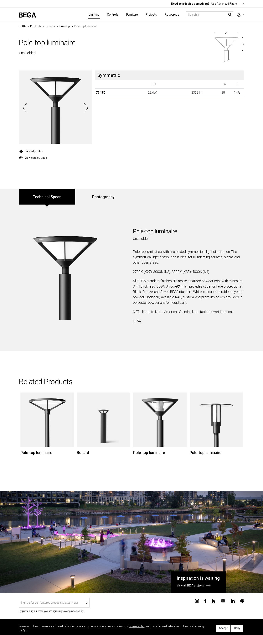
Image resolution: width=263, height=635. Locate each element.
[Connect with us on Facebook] (205, 600)
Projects (151, 14)
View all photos (34, 151)
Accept (223, 628)
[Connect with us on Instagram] (197, 600)
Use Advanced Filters (224, 3)
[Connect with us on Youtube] (223, 601)
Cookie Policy (137, 626)
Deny (237, 628)
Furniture (132, 14)
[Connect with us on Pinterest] (242, 600)
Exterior (50, 26)
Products (35, 26)
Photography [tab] (103, 197)
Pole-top (64, 26)
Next (86, 107)
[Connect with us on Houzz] (213, 600)
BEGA (22, 26)
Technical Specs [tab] (47, 197)
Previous (25, 107)
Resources (172, 14)
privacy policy (76, 611)
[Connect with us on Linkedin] (233, 600)
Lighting (94, 14)
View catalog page (36, 157)
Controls (112, 14)
